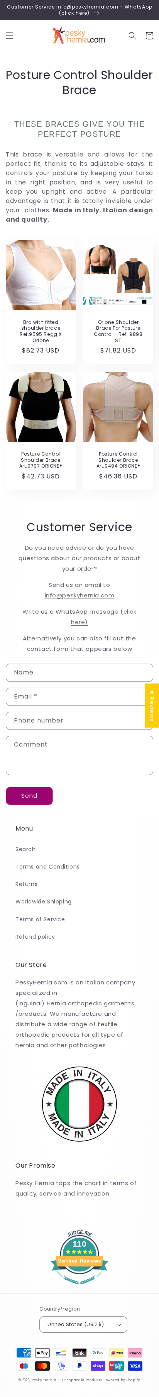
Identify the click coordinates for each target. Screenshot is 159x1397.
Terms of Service (40, 919)
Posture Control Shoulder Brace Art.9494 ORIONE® (118, 460)
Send (29, 795)
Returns (26, 884)
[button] (9, 35)
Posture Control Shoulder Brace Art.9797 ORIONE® (41, 460)
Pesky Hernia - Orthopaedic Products (67, 1380)
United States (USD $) (75, 1324)
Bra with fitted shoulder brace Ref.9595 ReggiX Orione (41, 331)
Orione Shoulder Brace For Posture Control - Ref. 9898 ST (118, 331)
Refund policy (35, 937)
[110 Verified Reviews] (79, 1288)
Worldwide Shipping (43, 901)
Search (25, 849)
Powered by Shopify (121, 1380)
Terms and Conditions (47, 867)
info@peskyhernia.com (80, 595)
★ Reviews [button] (152, 705)
